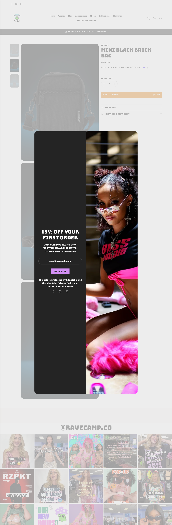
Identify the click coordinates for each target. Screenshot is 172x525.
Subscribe (60, 271)
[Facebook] (53, 292)
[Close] (133, 136)
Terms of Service (56, 286)
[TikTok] (67, 292)
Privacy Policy (66, 283)
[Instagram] (60, 292)
